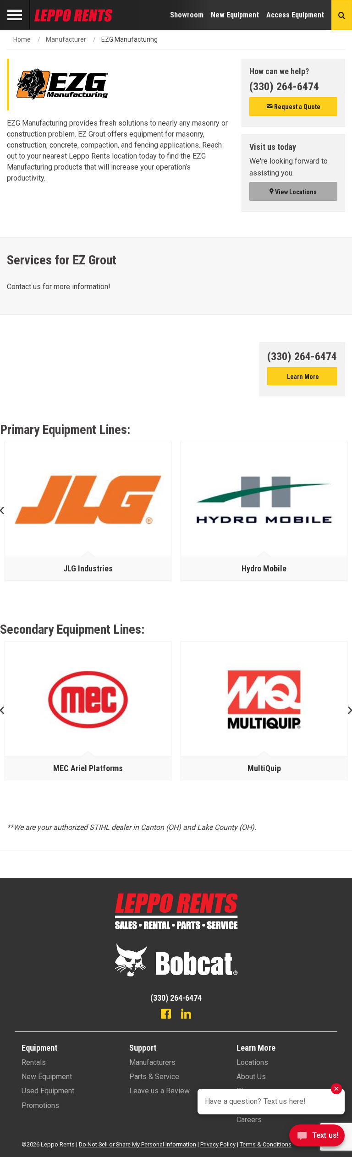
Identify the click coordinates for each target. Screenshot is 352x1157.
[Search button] (341, 15)
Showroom (187, 15)
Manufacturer (66, 39)
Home (22, 39)
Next (346, 711)
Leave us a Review (159, 1090)
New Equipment (235, 15)
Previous (5, 511)
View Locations (295, 192)
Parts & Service (154, 1076)
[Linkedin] (186, 1015)
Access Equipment (295, 15)
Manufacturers (152, 1062)
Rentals (34, 1062)
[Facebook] (165, 1015)
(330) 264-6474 (284, 86)
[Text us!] (317, 1138)
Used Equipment (48, 1090)
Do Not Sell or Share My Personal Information (137, 1144)
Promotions (40, 1105)
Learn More (302, 376)
